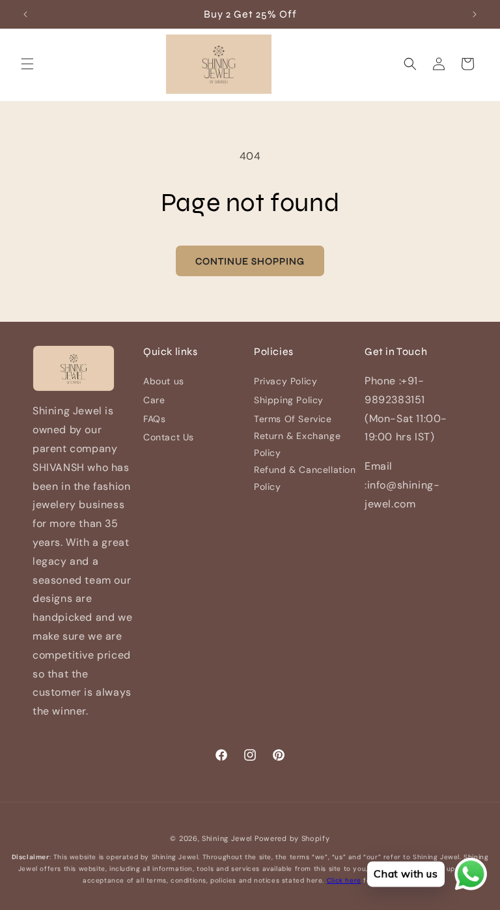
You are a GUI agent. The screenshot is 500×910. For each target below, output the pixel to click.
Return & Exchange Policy (297, 444)
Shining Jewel (227, 838)
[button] (27, 64)
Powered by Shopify (292, 838)
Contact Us (168, 437)
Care (154, 400)
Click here (344, 880)
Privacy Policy (285, 381)
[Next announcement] (474, 14)
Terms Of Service (293, 419)
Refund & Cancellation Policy (305, 478)
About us (163, 381)
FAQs (154, 419)
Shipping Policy (289, 400)
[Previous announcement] (25, 14)
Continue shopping (250, 261)
